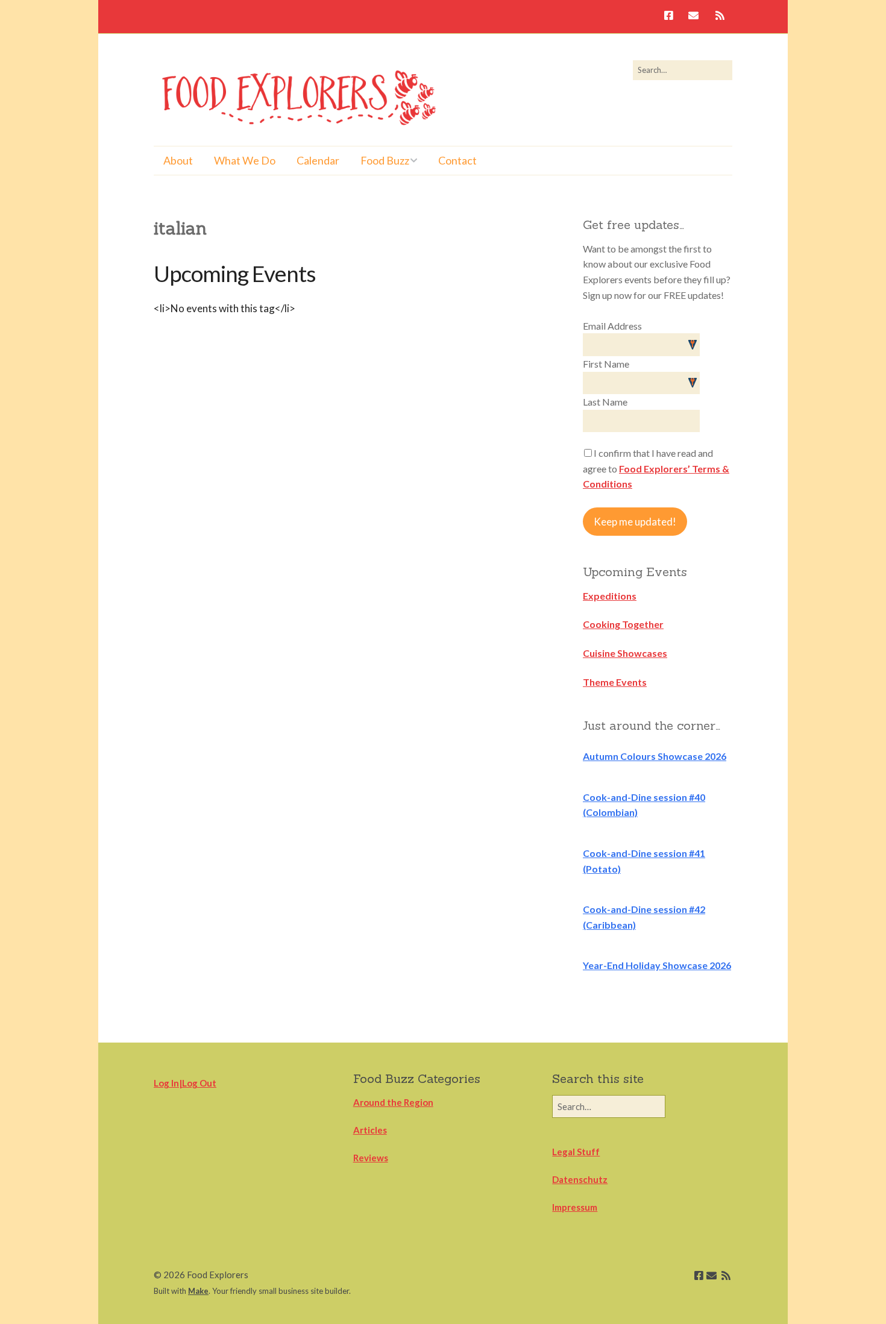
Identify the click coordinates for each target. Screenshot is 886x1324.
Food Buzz (384, 160)
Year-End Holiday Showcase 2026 (657, 965)
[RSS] (720, 16)
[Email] (693, 16)
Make (198, 1291)
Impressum (574, 1207)
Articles (370, 1130)
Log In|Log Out (185, 1083)
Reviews (370, 1157)
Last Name (605, 401)
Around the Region (393, 1102)
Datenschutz (580, 1179)
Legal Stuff (576, 1151)
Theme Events (615, 682)
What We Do (244, 160)
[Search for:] (682, 70)
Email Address (612, 325)
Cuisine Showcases (625, 653)
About (178, 160)
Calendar (318, 160)
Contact (457, 160)
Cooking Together (623, 624)
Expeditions (609, 595)
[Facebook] (671, 16)
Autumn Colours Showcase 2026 (654, 756)
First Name (606, 363)
